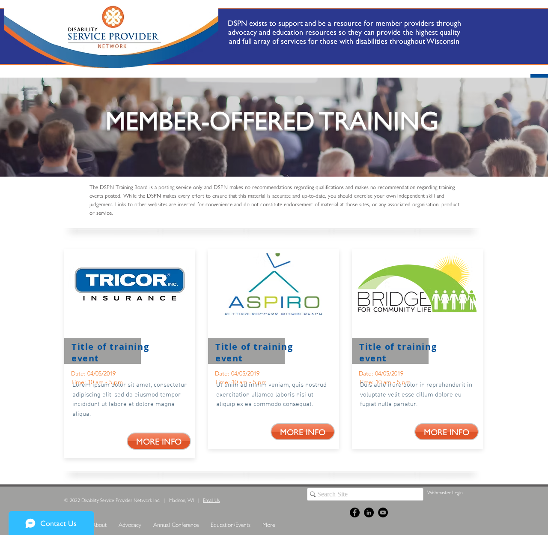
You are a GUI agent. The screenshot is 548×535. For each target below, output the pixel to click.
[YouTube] (383, 512)
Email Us (211, 500)
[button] (159, 441)
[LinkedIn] (369, 512)
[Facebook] (355, 512)
